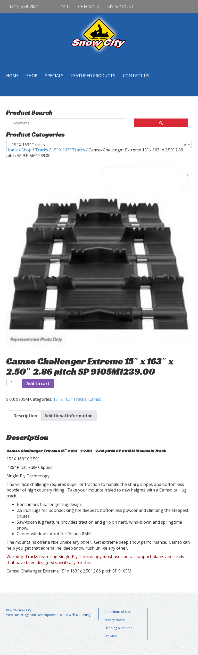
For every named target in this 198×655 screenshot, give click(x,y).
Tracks (41, 150)
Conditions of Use (117, 611)
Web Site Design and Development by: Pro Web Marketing (48, 615)
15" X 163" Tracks (68, 150)
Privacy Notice (114, 620)
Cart (65, 7)
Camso (95, 399)
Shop (31, 75)
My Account (120, 7)
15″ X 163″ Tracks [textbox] (97, 145)
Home (12, 75)
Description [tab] (25, 416)
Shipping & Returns (118, 628)
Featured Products (93, 75)
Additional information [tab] (68, 416)
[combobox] (99, 144)
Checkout (89, 7)
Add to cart (38, 383)
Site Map (110, 636)
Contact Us (136, 75)
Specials (54, 75)
